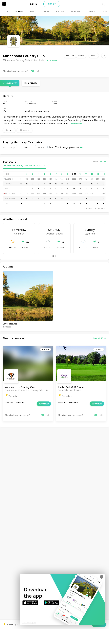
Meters (103, 162)
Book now (44, 404)
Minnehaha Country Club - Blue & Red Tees (24, 165)
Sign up (52, 4)
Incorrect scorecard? (95, 208)
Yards (95, 162)
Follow (70, 55)
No (38, 71)
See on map (52, 60)
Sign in (33, 4)
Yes (32, 71)
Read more (76, 123)
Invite (81, 55)
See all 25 (98, 338)
